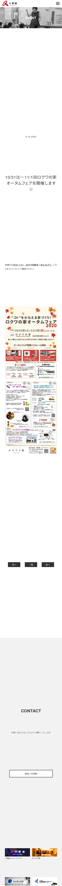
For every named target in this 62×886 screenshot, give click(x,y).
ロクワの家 (36, 858)
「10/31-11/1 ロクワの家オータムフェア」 (31, 264)
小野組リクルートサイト (13, 858)
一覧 (31, 564)
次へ (14, 564)
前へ (48, 564)
